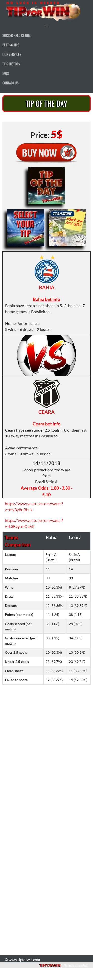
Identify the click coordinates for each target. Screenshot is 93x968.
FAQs (5, 73)
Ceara (46, 412)
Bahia (46, 287)
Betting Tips (10, 44)
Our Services (11, 54)
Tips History (11, 63)
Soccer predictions (16, 35)
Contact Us (10, 82)
